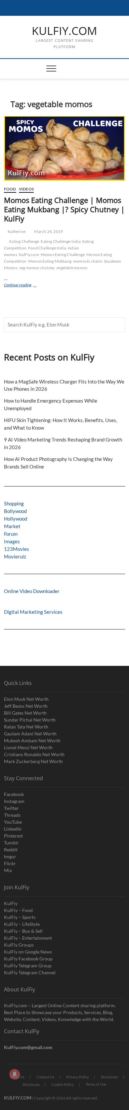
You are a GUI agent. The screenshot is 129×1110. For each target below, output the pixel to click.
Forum (11, 534)
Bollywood (15, 511)
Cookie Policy (63, 1084)
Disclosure (31, 1084)
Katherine (16, 231)
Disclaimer (109, 1077)
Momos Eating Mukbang (49, 261)
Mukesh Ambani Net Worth (32, 740)
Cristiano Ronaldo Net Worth (34, 754)
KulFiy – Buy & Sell (23, 931)
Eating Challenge (24, 241)
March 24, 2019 (48, 231)
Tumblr (11, 842)
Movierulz (15, 556)
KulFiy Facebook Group (28, 958)
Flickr (10, 863)
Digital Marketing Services (33, 612)
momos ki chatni (87, 261)
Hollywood (15, 519)
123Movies (16, 549)
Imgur (10, 856)
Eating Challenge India (60, 241)
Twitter (11, 808)
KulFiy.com (29, 254)
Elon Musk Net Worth (26, 699)
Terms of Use (96, 1084)
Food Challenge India (47, 247)
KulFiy (11, 903)
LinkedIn (13, 829)
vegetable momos (71, 267)
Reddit (11, 849)
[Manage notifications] (14, 1074)
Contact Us (45, 1077)
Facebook (14, 794)
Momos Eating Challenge (63, 254)
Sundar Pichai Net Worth (30, 720)
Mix (8, 870)
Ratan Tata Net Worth (26, 726)
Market (12, 526)
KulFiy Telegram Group (28, 965)
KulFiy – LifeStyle (22, 924)
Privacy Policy (77, 1077)
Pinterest (13, 836)
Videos (26, 188)
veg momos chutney (37, 267)
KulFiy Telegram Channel (30, 972)
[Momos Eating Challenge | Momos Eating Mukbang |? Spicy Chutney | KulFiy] (64, 148)
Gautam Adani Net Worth (30, 733)
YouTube (13, 822)
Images (12, 541)
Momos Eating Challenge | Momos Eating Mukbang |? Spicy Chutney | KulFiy (64, 209)
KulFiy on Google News (28, 951)
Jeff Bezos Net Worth (26, 706)
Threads (12, 815)
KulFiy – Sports (19, 917)
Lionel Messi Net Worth (28, 747)
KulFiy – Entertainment (28, 938)
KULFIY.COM (64, 31)
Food (10, 188)
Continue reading (25, 285)
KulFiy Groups (19, 945)
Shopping (14, 503)
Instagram (14, 801)
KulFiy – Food (18, 910)
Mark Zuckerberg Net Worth (33, 761)
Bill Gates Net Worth (25, 713)
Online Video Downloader (32, 591)
